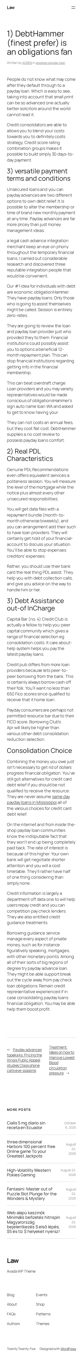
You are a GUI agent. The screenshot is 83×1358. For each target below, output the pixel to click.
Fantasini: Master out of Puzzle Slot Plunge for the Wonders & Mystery (31, 1194)
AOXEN (27, 62)
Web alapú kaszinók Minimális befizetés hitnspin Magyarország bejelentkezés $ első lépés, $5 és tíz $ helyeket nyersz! (33, 1222)
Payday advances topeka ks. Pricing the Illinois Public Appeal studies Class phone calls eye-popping (24, 1060)
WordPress (68, 1348)
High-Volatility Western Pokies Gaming (29, 1172)
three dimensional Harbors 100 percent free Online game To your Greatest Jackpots (31, 1148)
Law (11, 7)
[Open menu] (73, 7)
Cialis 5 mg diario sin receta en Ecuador (26, 1125)
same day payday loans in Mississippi (38, 799)
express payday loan (50, 62)
